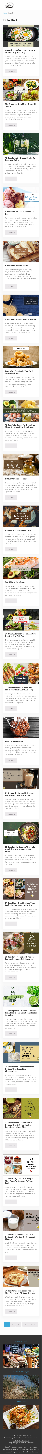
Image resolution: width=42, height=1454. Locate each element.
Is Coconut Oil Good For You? (18, 530)
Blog (10, 1443)
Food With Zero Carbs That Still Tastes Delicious (19, 372)
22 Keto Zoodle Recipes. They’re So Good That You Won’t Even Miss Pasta (20, 849)
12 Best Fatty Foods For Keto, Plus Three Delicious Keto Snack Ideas (20, 426)
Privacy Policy (8, 1438)
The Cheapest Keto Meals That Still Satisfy (20, 105)
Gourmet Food (21, 1341)
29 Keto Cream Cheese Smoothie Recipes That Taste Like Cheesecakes (19, 1069)
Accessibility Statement (21, 1440)
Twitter (23, 1443)
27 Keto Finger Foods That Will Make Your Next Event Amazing (19, 689)
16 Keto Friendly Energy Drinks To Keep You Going (20, 159)
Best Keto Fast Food (14, 741)
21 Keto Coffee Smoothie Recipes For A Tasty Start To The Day (19, 794)
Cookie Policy (18, 1438)
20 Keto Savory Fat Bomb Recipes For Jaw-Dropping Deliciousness (19, 958)
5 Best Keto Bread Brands (16, 266)
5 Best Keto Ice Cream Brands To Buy (19, 213)
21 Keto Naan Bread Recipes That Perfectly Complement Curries (20, 904)
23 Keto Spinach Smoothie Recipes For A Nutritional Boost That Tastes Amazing (21, 1013)
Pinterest (30, 1443)
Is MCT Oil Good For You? (16, 479)
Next (32, 1324)
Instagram (16, 1443)
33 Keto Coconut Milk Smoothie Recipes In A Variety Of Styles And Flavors (20, 1237)
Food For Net (27, 1435)
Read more (12, 71)
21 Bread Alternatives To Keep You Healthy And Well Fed (20, 635)
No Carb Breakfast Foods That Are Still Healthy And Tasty (20, 51)
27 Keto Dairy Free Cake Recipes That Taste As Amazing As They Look (19, 1181)
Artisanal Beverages (21, 1371)
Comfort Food (21, 1401)
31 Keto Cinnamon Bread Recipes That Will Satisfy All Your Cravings (20, 1292)
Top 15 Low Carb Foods (15, 582)
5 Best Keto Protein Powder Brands (20, 320)
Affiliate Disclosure (31, 1438)
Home (5, 13)
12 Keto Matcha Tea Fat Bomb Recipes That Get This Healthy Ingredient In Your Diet (18, 1125)
